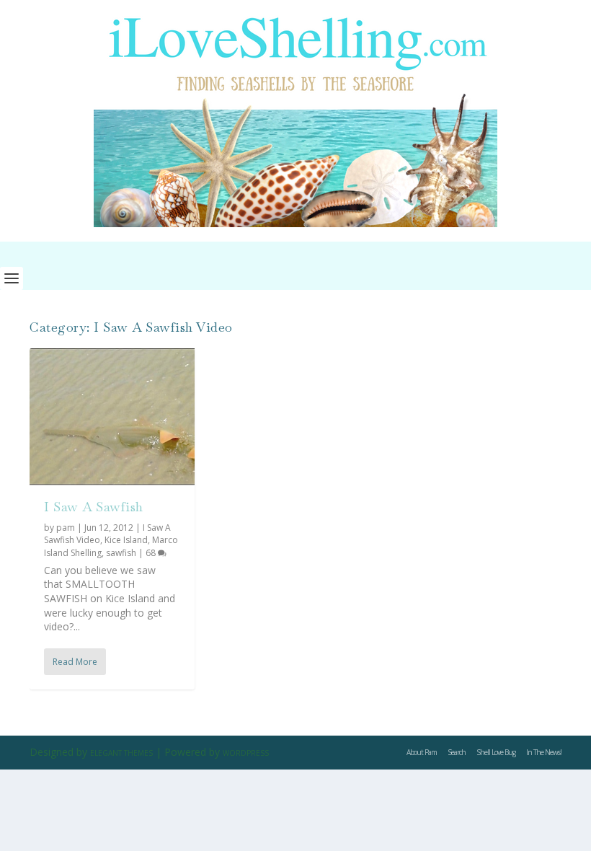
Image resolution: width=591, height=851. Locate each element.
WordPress (246, 753)
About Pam (421, 752)
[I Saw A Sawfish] (112, 416)
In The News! (543, 752)
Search (457, 752)
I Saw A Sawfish (93, 506)
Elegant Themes (121, 753)
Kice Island (126, 540)
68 (152, 553)
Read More (75, 662)
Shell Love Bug (495, 752)
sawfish (121, 553)
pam (65, 527)
